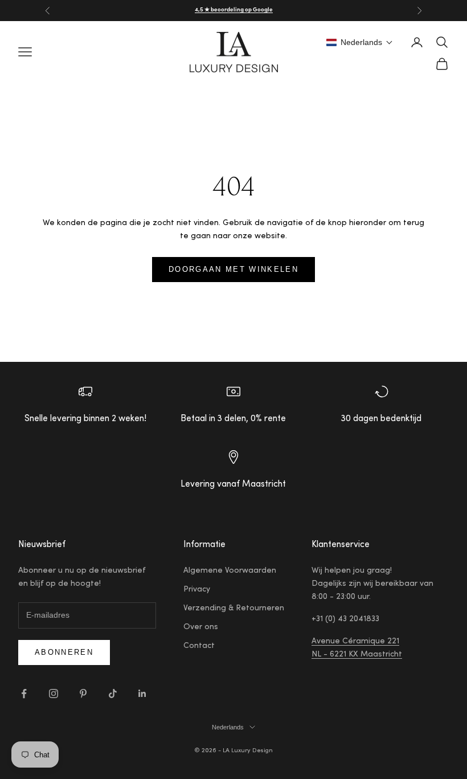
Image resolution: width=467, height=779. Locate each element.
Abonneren (64, 652)
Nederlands (228, 727)
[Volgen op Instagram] (53, 693)
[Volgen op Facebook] (24, 693)
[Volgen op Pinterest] (83, 693)
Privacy (196, 590)
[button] (360, 42)
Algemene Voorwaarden (229, 571)
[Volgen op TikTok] (112, 693)
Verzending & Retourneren (233, 609)
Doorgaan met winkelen (233, 269)
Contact (199, 646)
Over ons (200, 627)
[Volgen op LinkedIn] (142, 693)
